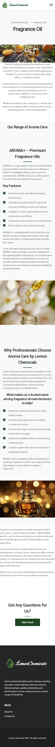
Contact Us (9, 716)
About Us (8, 712)
